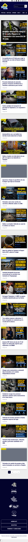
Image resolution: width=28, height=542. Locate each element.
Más (24, 12)
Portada (3, 12)
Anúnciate (14, 521)
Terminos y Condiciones (14, 528)
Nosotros (14, 525)
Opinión (14, 12)
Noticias (9, 12)
